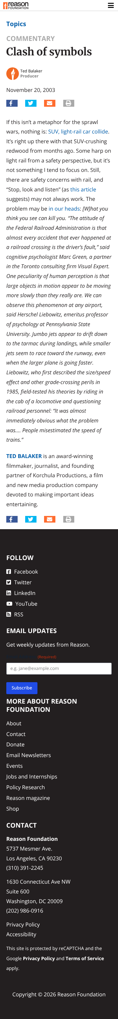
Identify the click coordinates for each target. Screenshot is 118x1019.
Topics (16, 24)
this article (83, 189)
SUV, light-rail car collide (78, 131)
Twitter (22, 582)
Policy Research (25, 787)
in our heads (64, 208)
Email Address (31, 657)
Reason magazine (28, 797)
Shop (12, 808)
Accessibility (21, 934)
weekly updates (35, 644)
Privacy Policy (23, 924)
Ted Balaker (24, 456)
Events (14, 765)
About (13, 723)
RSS (18, 614)
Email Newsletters (28, 755)
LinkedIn (25, 593)
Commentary (30, 38)
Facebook (26, 571)
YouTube (26, 603)
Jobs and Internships (31, 776)
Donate (15, 744)
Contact (15, 734)
